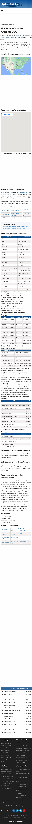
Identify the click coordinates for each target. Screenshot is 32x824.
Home (2, 23)
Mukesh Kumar (20, 35)
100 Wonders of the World (8, 774)
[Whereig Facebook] (13, 810)
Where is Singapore (6, 745)
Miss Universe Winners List (23, 748)
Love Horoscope (20, 755)
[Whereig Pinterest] (24, 810)
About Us (6, 815)
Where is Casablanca (22, 757)
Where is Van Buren (9, 732)
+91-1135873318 (7, 806)
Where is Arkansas (24, 533)
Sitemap (16, 819)
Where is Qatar (5, 748)
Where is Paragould (9, 721)
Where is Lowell (8, 713)
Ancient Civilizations (6, 788)
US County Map (5, 542)
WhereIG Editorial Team (6, 37)
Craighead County (24, 192)
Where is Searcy (8, 727)
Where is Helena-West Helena (12, 708)
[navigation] (2, 10)
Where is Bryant (8, 697)
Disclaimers (17, 817)
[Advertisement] (16, 92)
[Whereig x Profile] (20, 810)
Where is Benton (9, 694)
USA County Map (6, 214)
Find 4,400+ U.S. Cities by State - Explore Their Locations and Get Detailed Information (15, 227)
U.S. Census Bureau (6, 518)
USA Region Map (15, 210)
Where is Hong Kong (6, 743)
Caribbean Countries (6, 783)
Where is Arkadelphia (10, 691)
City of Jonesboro (6, 516)
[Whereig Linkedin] (17, 810)
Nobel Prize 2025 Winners (23, 753)
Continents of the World (7, 781)
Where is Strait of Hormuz (23, 750)
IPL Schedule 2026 (21, 786)
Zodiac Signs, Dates (21, 760)
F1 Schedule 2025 (21, 793)
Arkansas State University (8, 520)
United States (11, 194)
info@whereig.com (20, 806)
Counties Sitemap (21, 762)
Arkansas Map (5, 529)
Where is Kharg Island (7, 769)
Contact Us (14, 815)
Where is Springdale (9, 729)
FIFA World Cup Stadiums (23, 784)
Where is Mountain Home (11, 719)
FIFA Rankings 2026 (21, 777)
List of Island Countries (7, 786)
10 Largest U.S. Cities (22, 746)
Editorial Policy (8, 817)
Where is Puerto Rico (6, 757)
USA (7, 23)
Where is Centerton (9, 699)
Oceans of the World (6, 771)
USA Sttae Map (5, 210)
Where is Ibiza (4, 752)
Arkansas (19, 23)
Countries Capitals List (7, 776)
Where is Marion (8, 716)
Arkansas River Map (25, 538)
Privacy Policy (23, 815)
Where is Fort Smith (9, 705)
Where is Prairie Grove (10, 724)
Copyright (25, 817)
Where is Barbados (6, 750)
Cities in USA (12, 23)
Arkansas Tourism (6, 522)
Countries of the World (7, 778)
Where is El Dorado (9, 702)
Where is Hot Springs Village (12, 710)
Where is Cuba (5, 755)
